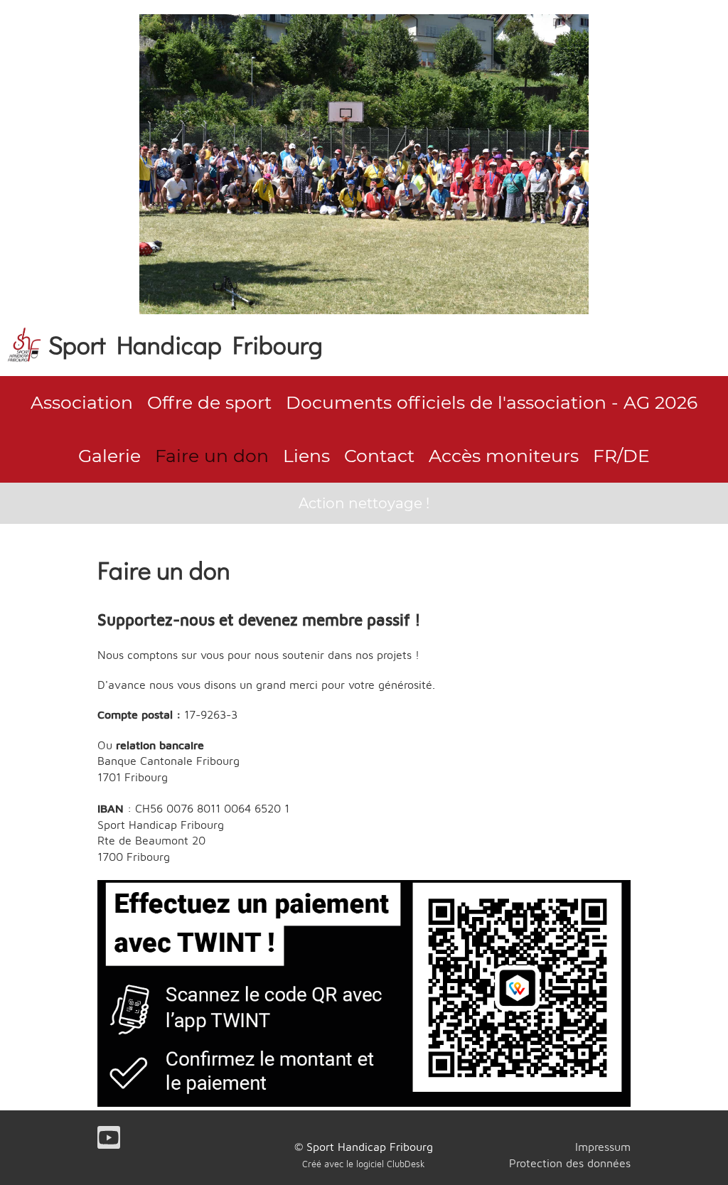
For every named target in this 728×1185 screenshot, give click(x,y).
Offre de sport (209, 402)
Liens (306, 455)
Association (82, 402)
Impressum (603, 1146)
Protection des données (570, 1163)
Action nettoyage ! (364, 503)
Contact (379, 455)
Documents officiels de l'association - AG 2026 (491, 402)
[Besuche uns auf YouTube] (108, 1140)
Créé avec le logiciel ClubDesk (363, 1164)
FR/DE (621, 455)
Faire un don (212, 455)
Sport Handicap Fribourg (185, 344)
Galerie (109, 455)
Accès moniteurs (504, 455)
